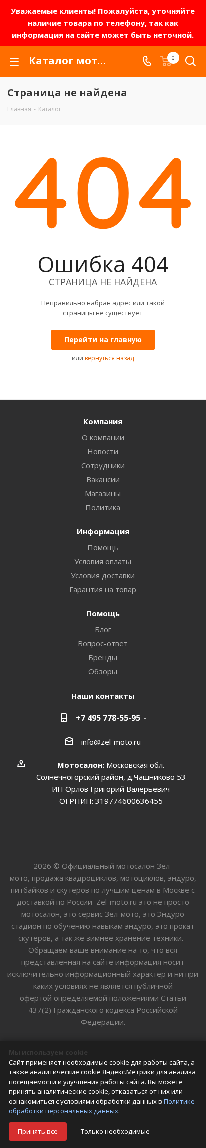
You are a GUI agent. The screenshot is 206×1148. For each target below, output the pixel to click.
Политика (103, 507)
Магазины (103, 493)
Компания (103, 421)
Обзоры (103, 671)
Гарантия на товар (103, 589)
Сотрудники (103, 465)
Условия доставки (103, 575)
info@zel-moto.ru (111, 742)
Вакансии (103, 479)
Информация (103, 531)
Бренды (103, 657)
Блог (103, 629)
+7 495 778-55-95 (108, 718)
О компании (103, 437)
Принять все (38, 1131)
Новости (103, 451)
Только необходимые (115, 1131)
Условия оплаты (103, 561)
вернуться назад (109, 358)
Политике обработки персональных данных (102, 1106)
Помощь (103, 547)
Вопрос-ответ (103, 643)
